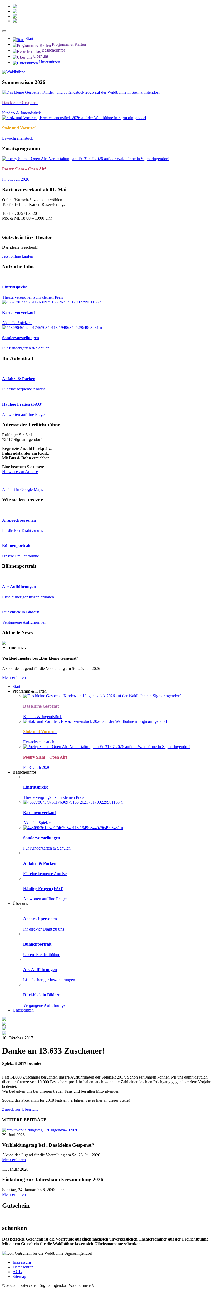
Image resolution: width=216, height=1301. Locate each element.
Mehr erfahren (14, 677)
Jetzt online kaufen (17, 256)
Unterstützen (49, 62)
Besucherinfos (53, 50)
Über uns (40, 56)
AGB (17, 1271)
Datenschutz (23, 1267)
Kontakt (37, 6)
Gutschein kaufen (16, 1248)
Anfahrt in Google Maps (22, 489)
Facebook (41, 20)
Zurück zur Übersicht (20, 1109)
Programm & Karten (68, 44)
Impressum (22, 1262)
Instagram (41, 16)
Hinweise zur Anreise (20, 471)
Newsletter (44, 11)
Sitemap (19, 1276)
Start (28, 38)
